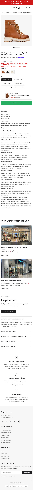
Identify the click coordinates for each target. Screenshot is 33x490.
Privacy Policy (11, 476)
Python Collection (6, 430)
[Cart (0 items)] (30, 7)
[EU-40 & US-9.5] (7, 87)
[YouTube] (10, 421)
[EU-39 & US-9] (18, 83)
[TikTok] (6, 421)
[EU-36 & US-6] (7, 80)
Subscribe (27, 472)
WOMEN (7, 12)
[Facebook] (14, 421)
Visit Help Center (9, 311)
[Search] (6, 7)
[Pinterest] (18, 421)
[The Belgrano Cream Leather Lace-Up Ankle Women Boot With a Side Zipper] (13, 72)
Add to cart (16, 103)
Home (2, 12)
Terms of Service (5, 458)
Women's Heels (5, 437)
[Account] (26, 7)
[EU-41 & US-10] (19, 87)
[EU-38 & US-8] (7, 83)
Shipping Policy (5, 456)
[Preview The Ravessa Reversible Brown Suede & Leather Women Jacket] (7, 95)
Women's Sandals (5, 442)
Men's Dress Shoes (6, 432)
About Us (3, 451)
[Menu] (2, 7)
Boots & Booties (15, 12)
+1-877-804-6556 (5, 415)
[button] (16, 95)
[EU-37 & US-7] (18, 80)
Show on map (4, 255)
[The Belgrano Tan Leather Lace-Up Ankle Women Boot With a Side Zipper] (3, 72)
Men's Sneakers (5, 435)
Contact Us (4, 453)
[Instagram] (2, 421)
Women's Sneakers (6, 440)
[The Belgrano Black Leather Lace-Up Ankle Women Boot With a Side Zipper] (8, 72)
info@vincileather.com (7, 417)
